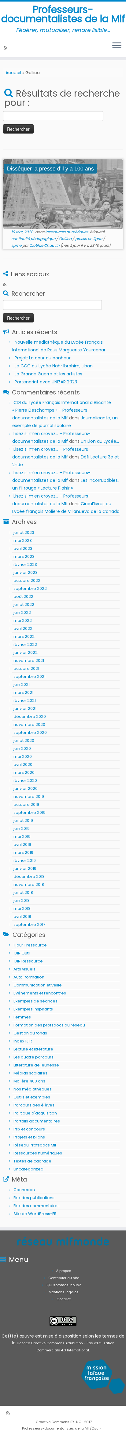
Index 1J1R (22, 1041)
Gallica (65, 238)
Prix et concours (29, 1129)
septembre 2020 (30, 732)
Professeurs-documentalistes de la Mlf (63, 14)
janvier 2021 (24, 708)
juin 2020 (22, 748)
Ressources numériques (67, 231)
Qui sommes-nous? (63, 1284)
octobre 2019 (26, 804)
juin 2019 (21, 828)
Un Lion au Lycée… (100, 441)
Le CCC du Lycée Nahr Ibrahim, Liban (54, 366)
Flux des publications (33, 1198)
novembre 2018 (28, 884)
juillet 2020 (23, 740)
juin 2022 (22, 612)
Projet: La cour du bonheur (43, 358)
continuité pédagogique (33, 238)
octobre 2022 (26, 580)
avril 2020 (22, 764)
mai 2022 (22, 620)
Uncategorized (28, 1169)
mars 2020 (24, 772)
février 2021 (24, 700)
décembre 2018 (29, 876)
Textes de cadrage (32, 1161)
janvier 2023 (25, 572)
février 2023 (25, 564)
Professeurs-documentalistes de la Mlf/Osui (60, 1428)
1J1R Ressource (28, 961)
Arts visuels (24, 969)
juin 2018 (21, 900)
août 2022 (23, 596)
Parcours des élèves (33, 1105)
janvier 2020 (25, 788)
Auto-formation (28, 977)
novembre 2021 (28, 660)
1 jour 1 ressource (30, 945)
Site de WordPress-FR (35, 1214)
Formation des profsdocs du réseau (49, 1025)
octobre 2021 (26, 668)
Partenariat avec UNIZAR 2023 (46, 382)
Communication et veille (37, 985)
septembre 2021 (29, 676)
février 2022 (25, 644)
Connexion (24, 1190)
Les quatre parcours (33, 1057)
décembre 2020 (29, 716)
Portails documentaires (36, 1121)
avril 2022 (22, 628)
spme (16, 245)
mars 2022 (24, 636)
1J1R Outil (21, 953)
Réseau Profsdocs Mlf (34, 1145)
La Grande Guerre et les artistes (48, 374)
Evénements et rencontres (39, 993)
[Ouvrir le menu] (116, 46)
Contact (64, 1299)
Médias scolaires (30, 1073)
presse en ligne (89, 238)
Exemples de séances (35, 1001)
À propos (63, 1270)
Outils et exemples (31, 1097)
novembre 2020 (29, 724)
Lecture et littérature (33, 1049)
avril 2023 (22, 548)
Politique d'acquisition (35, 1113)
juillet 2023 (23, 532)
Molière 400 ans (29, 1081)
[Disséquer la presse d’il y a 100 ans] (63, 194)
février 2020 (25, 780)
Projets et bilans (29, 1137)
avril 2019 (22, 844)
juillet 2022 (23, 604)
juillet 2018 (23, 892)
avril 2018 (22, 916)
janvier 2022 (25, 652)
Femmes (22, 1017)
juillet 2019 (23, 820)
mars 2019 (23, 852)
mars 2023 (24, 556)
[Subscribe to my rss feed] (6, 48)
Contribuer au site (63, 1277)
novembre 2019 (28, 796)
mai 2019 (22, 836)
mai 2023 (22, 540)
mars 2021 (23, 692)
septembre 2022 (30, 588)
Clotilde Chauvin (44, 245)
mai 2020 (22, 756)
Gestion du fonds (30, 1033)
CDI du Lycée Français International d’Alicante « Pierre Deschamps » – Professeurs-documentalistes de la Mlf (61, 410)
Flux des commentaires (36, 1206)
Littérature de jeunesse (36, 1065)
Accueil (13, 73)
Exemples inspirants (33, 1009)
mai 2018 (22, 908)
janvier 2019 (24, 868)
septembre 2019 (29, 812)
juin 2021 (21, 684)
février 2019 (24, 860)
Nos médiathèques (32, 1089)
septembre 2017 (29, 924)
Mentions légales (64, 1292)
